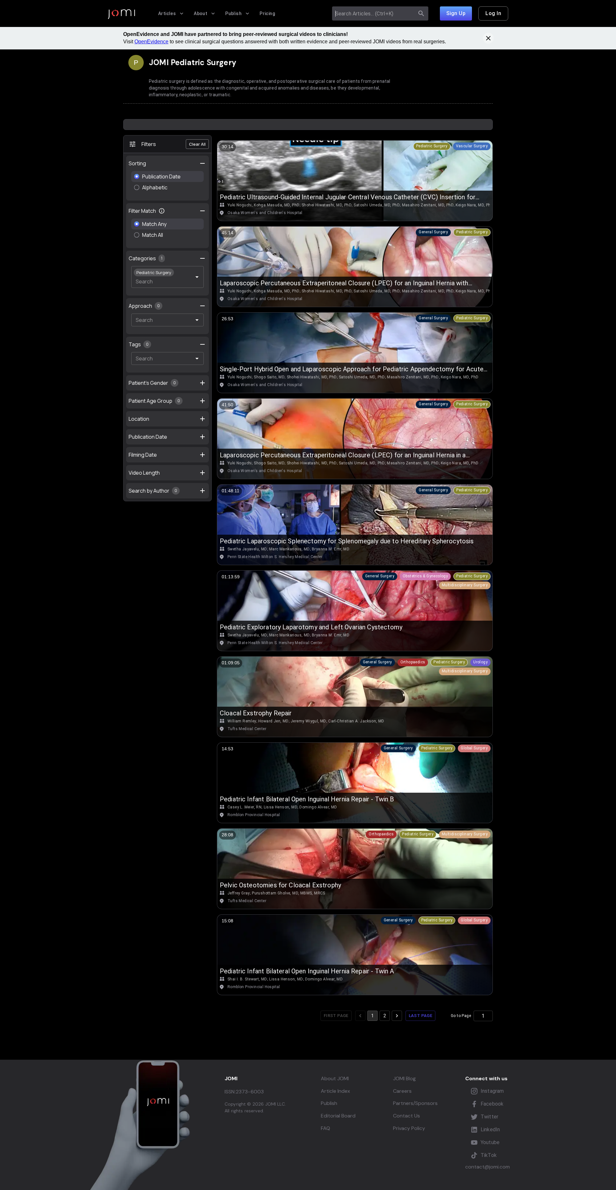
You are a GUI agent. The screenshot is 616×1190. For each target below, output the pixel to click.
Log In (493, 13)
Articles (167, 13)
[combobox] (374, 13)
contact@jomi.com (487, 1166)
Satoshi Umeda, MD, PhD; (377, 205)
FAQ (325, 1128)
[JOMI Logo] (121, 14)
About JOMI (335, 1078)
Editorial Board (338, 1115)
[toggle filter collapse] (202, 210)
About (200, 13)
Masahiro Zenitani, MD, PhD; (428, 205)
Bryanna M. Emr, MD (330, 549)
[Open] (197, 276)
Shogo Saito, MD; (269, 377)
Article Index (335, 1091)
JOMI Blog (404, 1078)
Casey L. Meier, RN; (244, 807)
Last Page (420, 1015)
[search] (421, 13)
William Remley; (242, 721)
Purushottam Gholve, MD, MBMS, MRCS (288, 893)
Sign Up (456, 13)
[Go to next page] (397, 1016)
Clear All (197, 144)
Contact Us (406, 1115)
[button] (431, 146)
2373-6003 (250, 1091)
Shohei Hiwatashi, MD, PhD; (327, 205)
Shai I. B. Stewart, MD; (247, 979)
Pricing (267, 13)
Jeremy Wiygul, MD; (309, 721)
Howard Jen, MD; (273, 721)
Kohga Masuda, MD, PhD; (277, 205)
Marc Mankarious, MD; (290, 549)
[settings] (202, 163)
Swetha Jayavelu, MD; (247, 549)
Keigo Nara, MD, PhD (474, 205)
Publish (233, 13)
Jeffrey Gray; (239, 893)
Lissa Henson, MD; (281, 807)
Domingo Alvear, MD (318, 807)
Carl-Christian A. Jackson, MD (356, 721)
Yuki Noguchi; (239, 205)
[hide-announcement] (488, 38)
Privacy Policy (409, 1128)
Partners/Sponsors (415, 1103)
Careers (402, 1091)
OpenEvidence (151, 41)
